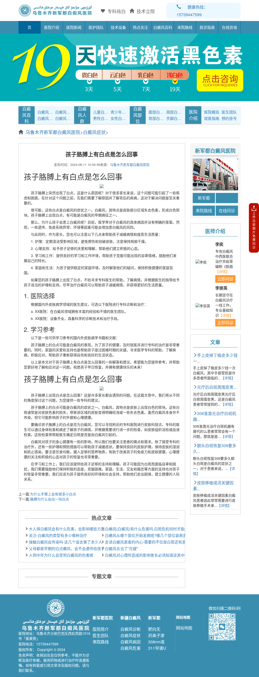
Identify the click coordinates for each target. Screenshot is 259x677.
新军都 (204, 198)
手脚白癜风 (174, 118)
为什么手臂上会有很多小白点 (53, 493)
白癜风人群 (82, 115)
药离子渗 (156, 635)
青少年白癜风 (119, 112)
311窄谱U (157, 648)
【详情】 (222, 271)
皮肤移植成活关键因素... (213, 485)
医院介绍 (51, 27)
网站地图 (184, 628)
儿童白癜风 (101, 112)
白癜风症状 (63, 112)
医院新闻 (73, 27)
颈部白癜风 (174, 112)
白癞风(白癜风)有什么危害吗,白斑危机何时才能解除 (148, 528)
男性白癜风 (101, 118)
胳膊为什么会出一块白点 (49, 498)
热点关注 (140, 27)
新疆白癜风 (130, 618)
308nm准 (156, 642)
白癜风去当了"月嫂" (121, 548)
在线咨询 (229, 27)
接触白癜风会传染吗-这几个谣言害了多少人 (65, 541)
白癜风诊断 (130, 629)
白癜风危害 (130, 648)
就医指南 (211, 118)
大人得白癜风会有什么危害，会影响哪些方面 (67, 528)
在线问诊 (227, 210)
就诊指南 (207, 27)
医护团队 (96, 27)
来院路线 (184, 27)
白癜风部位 (137, 115)
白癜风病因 (45, 118)
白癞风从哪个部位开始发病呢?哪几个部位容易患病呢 (149, 535)
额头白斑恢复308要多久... (214, 448)
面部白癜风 (156, 112)
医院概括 (211, 112)
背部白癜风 (156, 118)
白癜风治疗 (45, 112)
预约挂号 (229, 118)
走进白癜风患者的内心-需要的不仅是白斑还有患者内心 (151, 541)
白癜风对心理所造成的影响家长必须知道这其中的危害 (150, 555)
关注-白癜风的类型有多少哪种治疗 (58, 535)
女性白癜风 (119, 118)
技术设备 (118, 27)
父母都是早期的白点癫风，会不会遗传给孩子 (67, 548)
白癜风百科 (162, 27)
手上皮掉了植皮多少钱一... (215, 358)
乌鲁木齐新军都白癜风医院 (53, 132)
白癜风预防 (63, 118)
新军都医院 (103, 618)
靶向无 (154, 629)
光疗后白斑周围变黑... (216, 387)
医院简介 (101, 629)
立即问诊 (225, 279)
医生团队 (229, 112)
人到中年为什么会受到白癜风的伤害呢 (61, 555)
